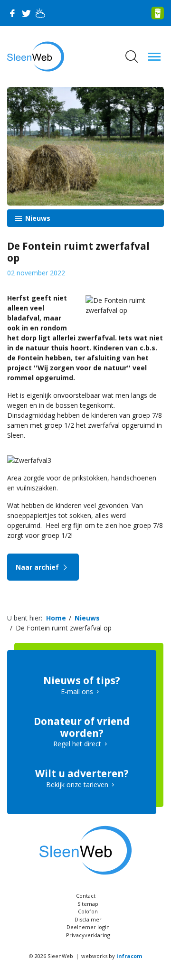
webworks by (111, 955)
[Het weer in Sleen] (40, 13)
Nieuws (36, 218)
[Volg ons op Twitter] (26, 13)
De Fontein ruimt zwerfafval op (64, 627)
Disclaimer (88, 919)
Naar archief (38, 567)
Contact (85, 895)
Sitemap (87, 903)
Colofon (88, 911)
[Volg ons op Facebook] (12, 13)
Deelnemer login (88, 926)
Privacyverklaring (88, 935)
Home (56, 617)
